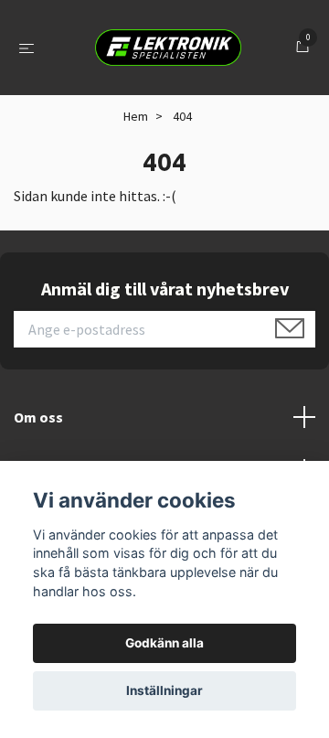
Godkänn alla (164, 643)
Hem (135, 116)
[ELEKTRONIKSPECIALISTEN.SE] (168, 47)
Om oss (38, 417)
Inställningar (164, 690)
